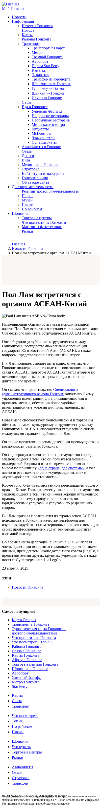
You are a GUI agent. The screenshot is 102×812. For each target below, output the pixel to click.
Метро (37, 52)
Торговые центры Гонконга (35, 664)
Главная (18, 244)
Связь (26, 102)
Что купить (21, 747)
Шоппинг (20, 213)
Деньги (28, 156)
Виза (26, 160)
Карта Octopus (24, 620)
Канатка (39, 70)
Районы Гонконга (36, 39)
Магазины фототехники (42, 227)
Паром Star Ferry (45, 66)
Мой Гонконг (13, 8)
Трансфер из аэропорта (51, 79)
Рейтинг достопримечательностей (50, 191)
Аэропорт (40, 61)
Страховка (30, 169)
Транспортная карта (48, 48)
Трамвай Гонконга (47, 57)
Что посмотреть (25, 715)
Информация (23, 21)
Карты (27, 35)
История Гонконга (37, 26)
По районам (32, 209)
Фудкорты (40, 129)
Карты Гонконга (25, 655)
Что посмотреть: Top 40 (31, 642)
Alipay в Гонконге (27, 660)
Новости (19, 17)
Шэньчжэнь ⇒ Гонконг (51, 84)
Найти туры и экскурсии (43, 173)
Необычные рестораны (51, 120)
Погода (28, 30)
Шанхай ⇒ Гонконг (48, 93)
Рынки (27, 231)
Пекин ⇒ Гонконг (47, 98)
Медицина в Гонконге (40, 164)
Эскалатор (40, 75)
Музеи (27, 200)
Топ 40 (17, 721)
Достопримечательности (32, 187)
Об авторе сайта (35, 182)
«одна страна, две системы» (61, 468)
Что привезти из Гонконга (44, 222)
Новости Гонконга (27, 248)
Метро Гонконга (25, 682)
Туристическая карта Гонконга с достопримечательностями (39, 631)
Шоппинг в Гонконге (30, 669)
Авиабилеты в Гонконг (41, 147)
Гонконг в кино (35, 178)
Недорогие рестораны (50, 116)
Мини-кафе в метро (48, 124)
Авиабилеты (22, 767)
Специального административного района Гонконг (40, 391)
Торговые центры (37, 218)
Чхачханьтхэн (43, 138)
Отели (27, 151)
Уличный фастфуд (47, 111)
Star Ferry (19, 686)
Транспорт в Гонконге (30, 624)
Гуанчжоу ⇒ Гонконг (49, 88)
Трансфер (20, 783)
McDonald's (41, 133)
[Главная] (10, 4)
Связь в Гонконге (26, 651)
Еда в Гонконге (35, 107)
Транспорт (31, 43)
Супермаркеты (44, 142)
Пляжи (27, 204)
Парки (27, 196)
